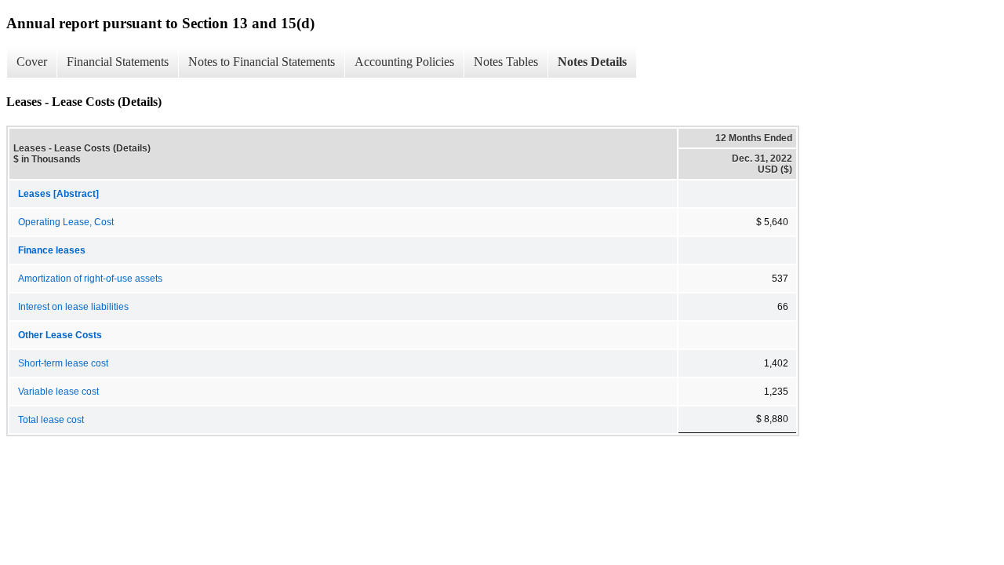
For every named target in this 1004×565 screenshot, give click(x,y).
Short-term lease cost (63, 363)
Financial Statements (118, 61)
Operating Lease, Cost (66, 222)
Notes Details (592, 61)
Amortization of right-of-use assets (90, 278)
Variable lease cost (58, 391)
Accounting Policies (404, 61)
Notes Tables (506, 61)
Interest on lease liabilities (73, 307)
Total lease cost (51, 420)
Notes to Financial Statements (261, 61)
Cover (31, 61)
